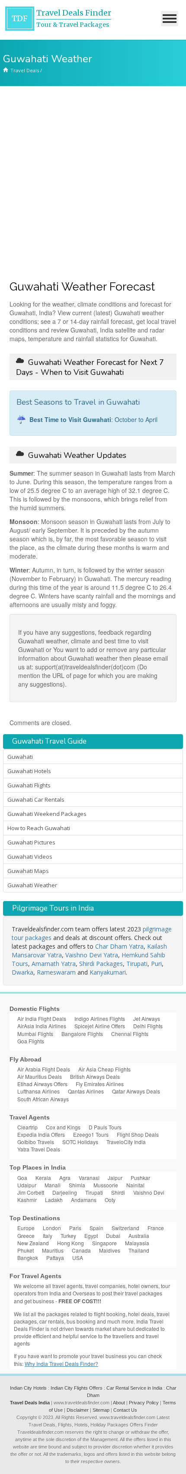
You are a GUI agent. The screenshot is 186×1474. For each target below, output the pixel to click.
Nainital (135, 1185)
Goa (22, 1177)
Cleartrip (27, 1127)
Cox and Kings (63, 1127)
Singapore (104, 1243)
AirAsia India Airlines (41, 1026)
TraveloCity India (126, 1141)
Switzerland (125, 1227)
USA (77, 1257)
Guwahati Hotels (29, 771)
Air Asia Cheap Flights (104, 1069)
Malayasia (137, 1243)
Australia (138, 1235)
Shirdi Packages (101, 963)
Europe (26, 1227)
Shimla (77, 1185)
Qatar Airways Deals (136, 1091)
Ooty (110, 1199)
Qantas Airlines (86, 1091)
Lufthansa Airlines (38, 1091)
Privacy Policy (144, 1402)
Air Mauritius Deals (39, 1076)
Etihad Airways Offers (42, 1083)
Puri (156, 963)
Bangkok (27, 1257)
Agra (65, 1177)
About (119, 1402)
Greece (26, 1235)
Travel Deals (24, 70)
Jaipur (115, 1177)
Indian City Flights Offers (77, 1388)
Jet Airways (146, 1018)
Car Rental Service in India (134, 1388)
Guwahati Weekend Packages (47, 814)
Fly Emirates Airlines (100, 1083)
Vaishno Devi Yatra (91, 955)
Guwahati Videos (29, 856)
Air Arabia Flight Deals (43, 1069)
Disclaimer (78, 1410)
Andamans (83, 1199)
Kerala (43, 1177)
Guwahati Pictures (31, 842)
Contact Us (125, 1410)
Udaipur (26, 1185)
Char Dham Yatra (119, 946)
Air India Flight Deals (41, 1018)
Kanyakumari (108, 972)
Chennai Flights (129, 1033)
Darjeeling (64, 1192)
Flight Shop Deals (138, 1134)
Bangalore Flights (82, 1033)
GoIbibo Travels (35, 1141)
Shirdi (118, 1192)
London (52, 1227)
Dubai (113, 1235)
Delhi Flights (148, 1026)
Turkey (68, 1235)
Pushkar (140, 1177)
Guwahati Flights (29, 785)
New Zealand (33, 1243)
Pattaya (55, 1257)
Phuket (25, 1250)
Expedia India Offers (41, 1134)
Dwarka (22, 972)
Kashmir (27, 1199)
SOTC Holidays (80, 1141)
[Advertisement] (93, 183)
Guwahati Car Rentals (35, 799)
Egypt (91, 1235)
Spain (96, 1227)
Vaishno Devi (148, 1192)
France (156, 1227)
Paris (75, 1227)
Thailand (138, 1250)
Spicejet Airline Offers (99, 1026)
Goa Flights (30, 1041)
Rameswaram (56, 972)
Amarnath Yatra (54, 963)
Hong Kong (70, 1243)
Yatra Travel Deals (38, 1149)
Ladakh (54, 1199)
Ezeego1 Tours (91, 1134)
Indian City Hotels (28, 1388)
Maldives (109, 1250)
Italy (47, 1235)
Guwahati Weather (32, 885)
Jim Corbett (30, 1192)
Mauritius (53, 1250)
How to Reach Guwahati (38, 828)
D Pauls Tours (105, 1127)
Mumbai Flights (35, 1033)
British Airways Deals (95, 1076)
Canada (81, 1250)
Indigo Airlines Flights (99, 1018)
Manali (53, 1185)
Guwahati (20, 757)
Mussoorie (105, 1185)
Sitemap (101, 1410)
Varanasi (89, 1177)
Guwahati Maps (28, 871)
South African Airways (43, 1099)
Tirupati (137, 963)
